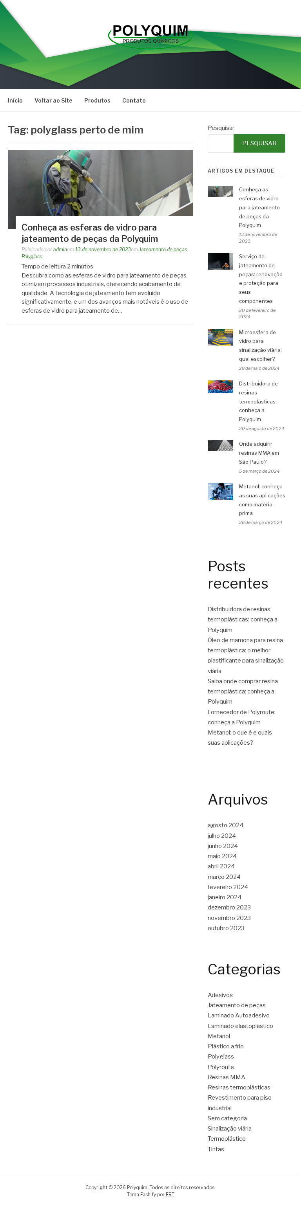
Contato (134, 100)
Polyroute (221, 1067)
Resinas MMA (226, 1077)
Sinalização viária (230, 1128)
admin (60, 249)
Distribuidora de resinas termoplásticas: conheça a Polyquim (258, 401)
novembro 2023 (229, 918)
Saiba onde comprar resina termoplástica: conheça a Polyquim (243, 692)
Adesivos (220, 995)
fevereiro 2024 (228, 887)
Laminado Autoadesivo (239, 1015)
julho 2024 (222, 835)
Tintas (216, 1149)
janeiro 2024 (224, 897)
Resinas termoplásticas (239, 1087)
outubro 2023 (226, 928)
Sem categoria (227, 1118)
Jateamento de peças (163, 249)
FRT (170, 1194)
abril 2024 (221, 866)
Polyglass (32, 256)
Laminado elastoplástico (240, 1026)
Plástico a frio (226, 1046)
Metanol (219, 1036)
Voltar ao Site (53, 100)
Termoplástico (227, 1138)
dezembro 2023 (229, 907)
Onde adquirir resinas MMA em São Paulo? (259, 453)
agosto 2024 (225, 825)
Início (15, 100)
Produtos (97, 100)
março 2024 (224, 876)
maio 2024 (222, 856)
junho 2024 (223, 846)
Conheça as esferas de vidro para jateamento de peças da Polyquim (259, 207)
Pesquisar (221, 127)
